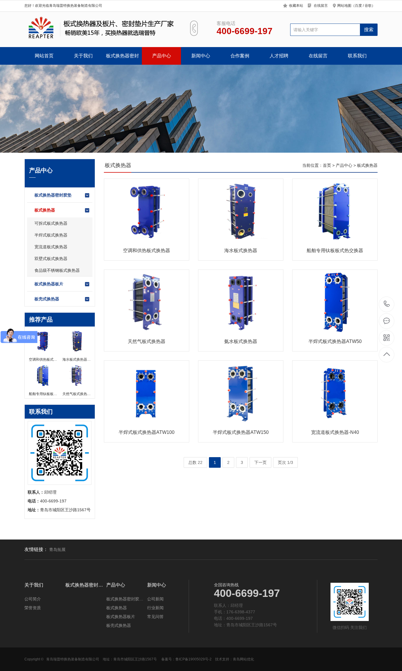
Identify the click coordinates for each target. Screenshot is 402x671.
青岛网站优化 (243, 659)
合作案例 (239, 55)
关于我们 (83, 55)
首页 (327, 165)
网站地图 (344, 6)
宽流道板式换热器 (50, 246)
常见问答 (155, 617)
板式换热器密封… (84, 585)
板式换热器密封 (122, 55)
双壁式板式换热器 (50, 258)
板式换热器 (44, 210)
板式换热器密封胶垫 (53, 195)
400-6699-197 (387, 304)
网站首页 (44, 55)
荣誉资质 (32, 608)
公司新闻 (155, 599)
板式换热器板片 (48, 284)
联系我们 (357, 55)
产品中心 (161, 55)
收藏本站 (296, 6)
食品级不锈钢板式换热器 (57, 270)
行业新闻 (155, 608)
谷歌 (368, 6)
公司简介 (32, 599)
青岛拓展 (57, 549)
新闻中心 (200, 55)
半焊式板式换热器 (50, 235)
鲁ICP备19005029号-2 (193, 659)
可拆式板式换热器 (50, 223)
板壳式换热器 (46, 299)
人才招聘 (279, 55)
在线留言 (321, 6)
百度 (358, 6)
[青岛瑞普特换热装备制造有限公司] (100, 28)
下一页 (260, 462)
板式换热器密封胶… (124, 599)
